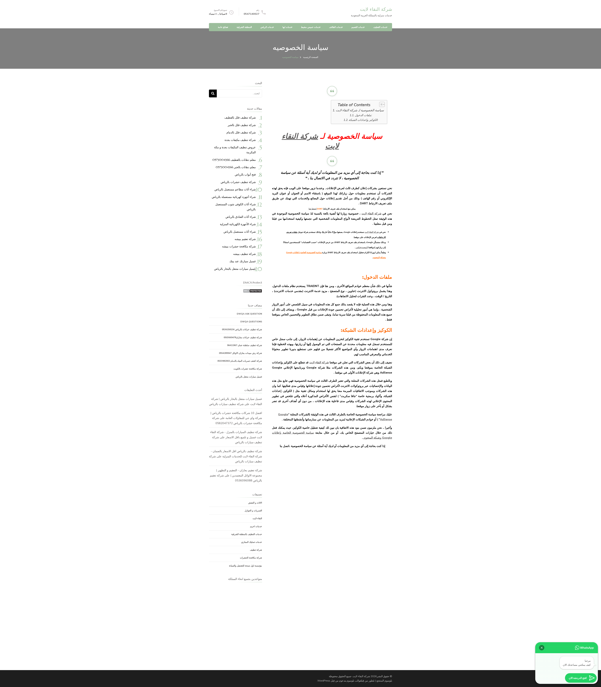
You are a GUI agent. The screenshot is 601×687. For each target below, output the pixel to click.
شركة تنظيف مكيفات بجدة (240, 140)
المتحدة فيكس (362, 247)
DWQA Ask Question (249, 313)
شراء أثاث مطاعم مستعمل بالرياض (235, 189)
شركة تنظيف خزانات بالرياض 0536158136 (242, 329)
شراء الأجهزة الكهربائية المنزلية (238, 224)
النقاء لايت (257, 518)
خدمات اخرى (256, 526)
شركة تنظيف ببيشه (244, 254)
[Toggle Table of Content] (380, 104)
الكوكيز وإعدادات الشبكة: (363, 120)
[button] (541, 647)
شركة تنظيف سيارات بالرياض (226, 404)
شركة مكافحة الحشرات (251, 557)
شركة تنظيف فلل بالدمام (241, 132)
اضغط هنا (313, 209)
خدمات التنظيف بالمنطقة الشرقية (246, 534)
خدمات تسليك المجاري (251, 542)
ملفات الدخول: (363, 115)
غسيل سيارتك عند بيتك (242, 261)
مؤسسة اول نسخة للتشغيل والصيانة (245, 565)
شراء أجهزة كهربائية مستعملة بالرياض (234, 197)
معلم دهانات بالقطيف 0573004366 (234, 160)
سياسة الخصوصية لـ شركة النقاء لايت (360, 110)
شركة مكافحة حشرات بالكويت (248, 368)
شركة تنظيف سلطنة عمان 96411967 (244, 345)
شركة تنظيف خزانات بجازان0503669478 (243, 337)
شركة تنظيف (256, 549)
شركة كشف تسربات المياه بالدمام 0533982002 (239, 360)
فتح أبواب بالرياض (245, 174)
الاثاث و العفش (255, 502)
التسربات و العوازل (253, 510)
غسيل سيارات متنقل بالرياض (249, 376)
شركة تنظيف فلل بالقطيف (240, 117)
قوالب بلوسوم (354, 680)
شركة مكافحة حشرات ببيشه (239, 246)
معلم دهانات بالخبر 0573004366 (236, 167)
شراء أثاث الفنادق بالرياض (241, 217)
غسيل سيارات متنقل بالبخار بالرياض (235, 269)
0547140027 (251, 14)
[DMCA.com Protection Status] (252, 291)
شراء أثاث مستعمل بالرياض (239, 231)
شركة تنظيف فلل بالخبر (242, 125)
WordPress (323, 680)
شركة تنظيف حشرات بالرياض (238, 182)
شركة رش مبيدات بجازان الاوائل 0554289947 (240, 353)
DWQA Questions (251, 321)
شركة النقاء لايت (376, 9)
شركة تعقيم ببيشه (245, 239)
